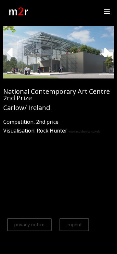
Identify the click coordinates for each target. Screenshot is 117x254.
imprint (74, 224)
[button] (9, 52)
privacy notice (29, 224)
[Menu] (107, 11)
